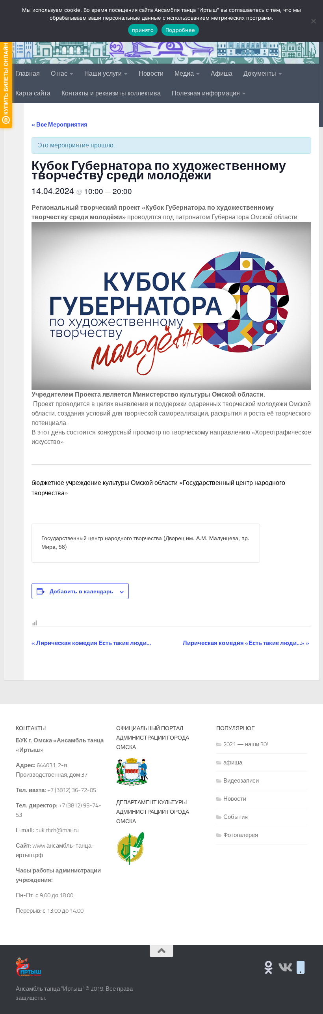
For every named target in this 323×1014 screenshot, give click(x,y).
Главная (27, 73)
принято (143, 30)
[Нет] (313, 21)
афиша (232, 762)
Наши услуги (103, 73)
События (235, 816)
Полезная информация (206, 93)
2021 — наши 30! (245, 744)
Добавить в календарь (81, 591)
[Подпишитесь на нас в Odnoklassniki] (268, 967)
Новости (151, 73)
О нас (59, 73)
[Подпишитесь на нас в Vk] (284, 967)
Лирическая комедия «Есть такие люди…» (246, 643)
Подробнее (180, 30)
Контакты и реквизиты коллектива (111, 93)
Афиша (221, 73)
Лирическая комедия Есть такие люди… (91, 643)
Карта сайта (32, 93)
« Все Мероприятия (59, 124)
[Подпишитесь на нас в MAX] (300, 967)
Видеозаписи (241, 780)
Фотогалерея (240, 835)
